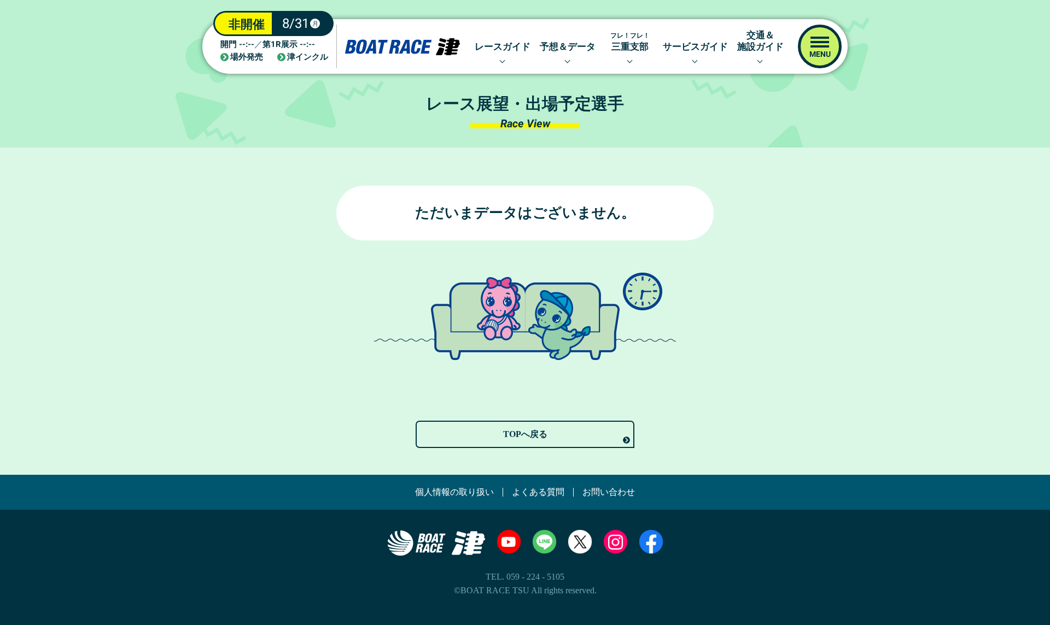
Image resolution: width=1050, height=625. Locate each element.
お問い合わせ (608, 492)
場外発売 (246, 57)
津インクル (307, 57)
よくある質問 (538, 492)
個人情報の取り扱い (454, 492)
